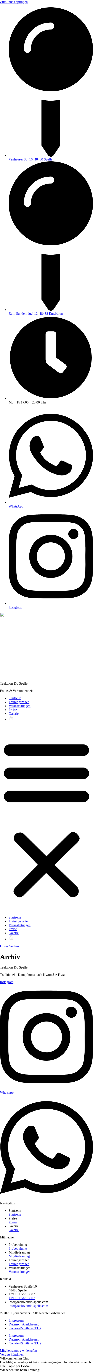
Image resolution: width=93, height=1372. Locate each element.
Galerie (14, 713)
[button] (46, 818)
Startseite (15, 698)
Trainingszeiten (19, 702)
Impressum (16, 1320)
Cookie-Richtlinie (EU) (25, 1328)
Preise (13, 710)
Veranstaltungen (19, 706)
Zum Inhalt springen (14, 2)
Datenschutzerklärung (23, 1324)
